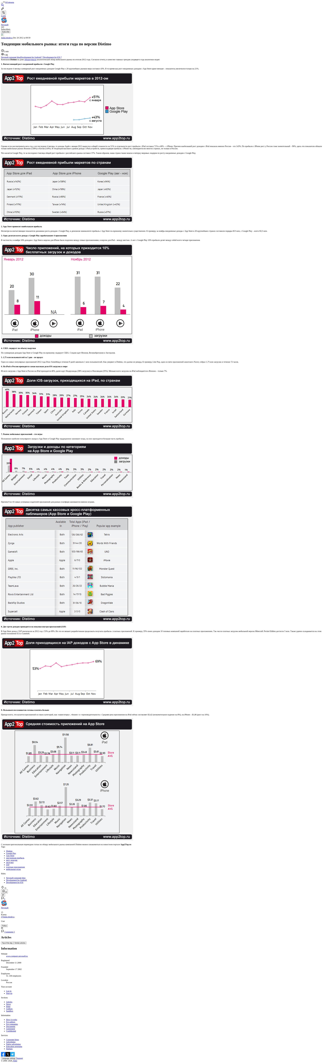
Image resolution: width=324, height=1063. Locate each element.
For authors (10, 1022)
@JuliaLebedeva (7, 917)
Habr (15, 1061)
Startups (9, 1049)
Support (19, 1058)
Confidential (11, 1031)
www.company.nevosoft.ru (17, 956)
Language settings (8, 1058)
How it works (11, 1020)
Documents (10, 1026)
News (8, 1004)
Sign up (9, 993)
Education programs (14, 1046)
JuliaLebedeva (7, 38)
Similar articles (20, 943)
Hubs (8, 1006)
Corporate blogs (12, 1040)
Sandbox (9, 1011)
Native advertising (13, 1044)
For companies (12, 1024)
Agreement (10, 1029)
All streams (9, 2)
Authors (9, 1009)
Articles (9, 1002)
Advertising (10, 1042)
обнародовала (30, 59)
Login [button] (3, 16)
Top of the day (7, 943)
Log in (8, 991)
